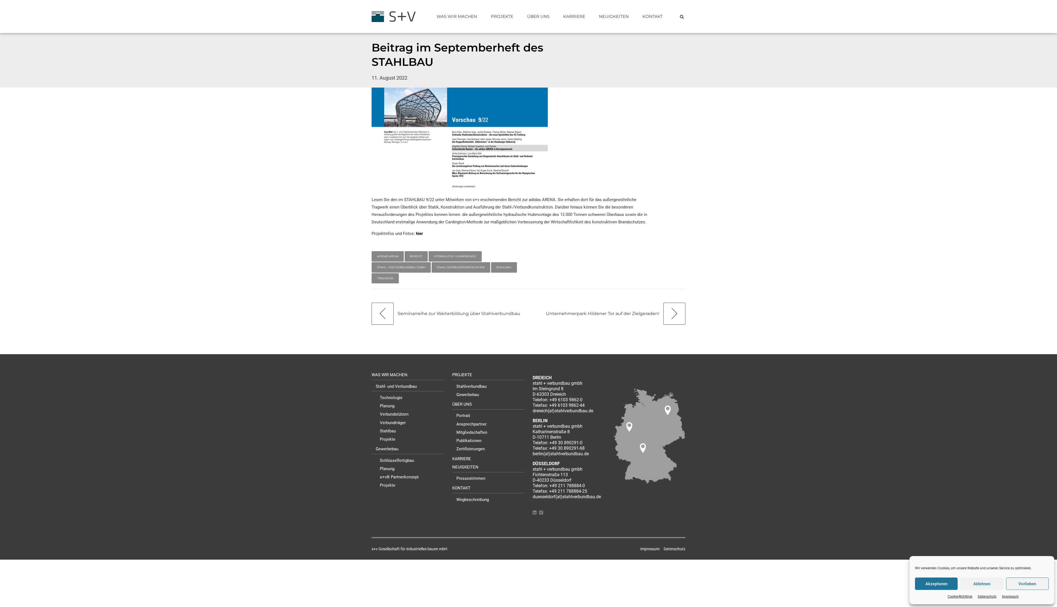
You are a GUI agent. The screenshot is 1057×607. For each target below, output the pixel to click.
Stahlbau (503, 267)
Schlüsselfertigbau (397, 460)
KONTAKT (652, 16)
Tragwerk (385, 278)
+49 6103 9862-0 (565, 399)
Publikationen (468, 440)
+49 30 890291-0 (565, 442)
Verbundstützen (394, 414)
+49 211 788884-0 (567, 485)
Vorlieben (1027, 583)
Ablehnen (981, 583)
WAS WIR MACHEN (457, 16)
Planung (387, 405)
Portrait (463, 415)
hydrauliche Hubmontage (455, 256)
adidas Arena (388, 256)
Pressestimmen (470, 478)
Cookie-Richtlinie (960, 596)
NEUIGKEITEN (614, 16)
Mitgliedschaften (471, 432)
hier (419, 233)
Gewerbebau (387, 448)
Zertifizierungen (470, 448)
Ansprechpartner (471, 424)
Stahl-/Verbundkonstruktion (461, 267)
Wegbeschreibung (472, 499)
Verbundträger (393, 422)
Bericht (416, 256)
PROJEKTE (502, 16)
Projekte (387, 439)
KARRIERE (574, 16)
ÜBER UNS (538, 16)
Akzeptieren (936, 583)
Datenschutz (987, 596)
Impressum (1010, 596)
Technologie (391, 397)
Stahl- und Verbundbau (396, 386)
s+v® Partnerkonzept (399, 477)
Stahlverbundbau (471, 386)
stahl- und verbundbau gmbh (401, 267)
